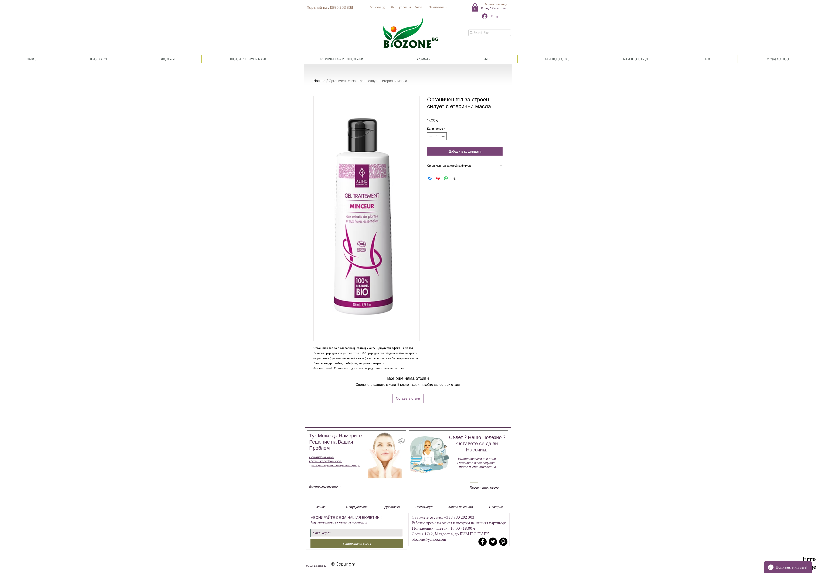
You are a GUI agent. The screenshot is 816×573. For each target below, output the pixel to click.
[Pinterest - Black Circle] (503, 542)
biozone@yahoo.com (429, 539)
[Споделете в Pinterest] (438, 178)
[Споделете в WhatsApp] (446, 178)
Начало (319, 81)
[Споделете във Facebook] (429, 178)
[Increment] (443, 136)
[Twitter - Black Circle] (493, 542)
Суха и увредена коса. (325, 461)
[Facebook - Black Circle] (482, 542)
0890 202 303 (341, 7)
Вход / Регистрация (496, 8)
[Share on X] (454, 178)
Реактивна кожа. (321, 457)
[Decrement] (430, 136)
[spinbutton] (437, 136)
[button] (376, 7)
